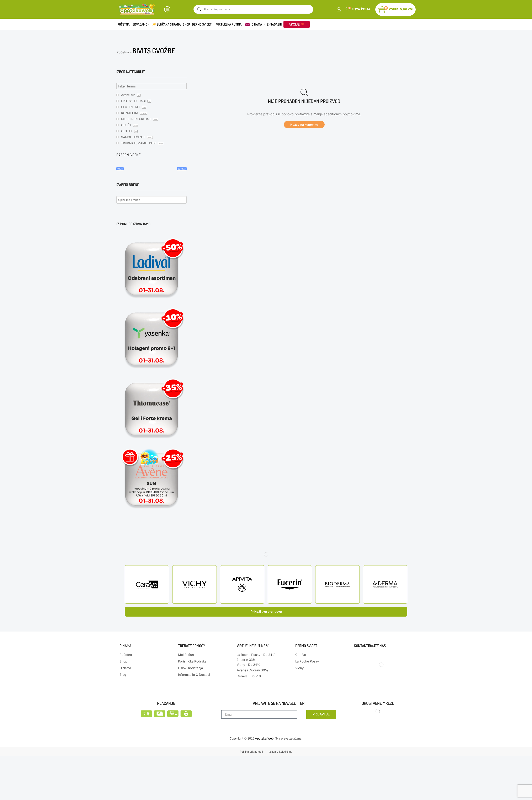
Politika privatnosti (251, 751)
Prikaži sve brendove (266, 612)
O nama (257, 24)
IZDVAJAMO (139, 24)
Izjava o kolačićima (280, 751)
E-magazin (274, 24)
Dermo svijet (202, 24)
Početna (123, 24)
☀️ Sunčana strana (166, 24)
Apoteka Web (264, 738)
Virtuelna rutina (232, 24)
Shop (186, 24)
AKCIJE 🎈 (296, 24)
